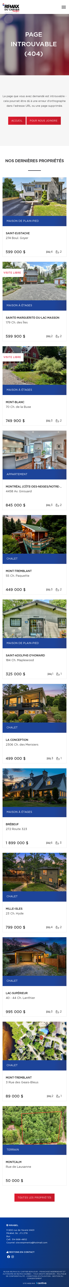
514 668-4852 (19, 1240)
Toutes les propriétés (35, 1198)
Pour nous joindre (44, 121)
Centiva (41, 1283)
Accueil (16, 121)
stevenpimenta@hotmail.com (31, 1243)
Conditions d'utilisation (38, 1276)
